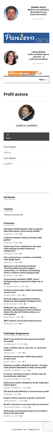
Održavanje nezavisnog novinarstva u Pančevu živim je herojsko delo (25, 412)
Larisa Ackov (38, 51)
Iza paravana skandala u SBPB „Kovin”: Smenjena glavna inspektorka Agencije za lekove (23, 281)
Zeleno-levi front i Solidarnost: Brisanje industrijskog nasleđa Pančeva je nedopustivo (22, 248)
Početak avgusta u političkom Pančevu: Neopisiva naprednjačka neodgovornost (22, 300)
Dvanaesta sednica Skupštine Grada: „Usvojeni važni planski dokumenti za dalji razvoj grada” (26, 366)
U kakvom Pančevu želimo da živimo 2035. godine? (23, 238)
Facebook (9, 197)
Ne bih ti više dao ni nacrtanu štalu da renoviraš (26, 404)
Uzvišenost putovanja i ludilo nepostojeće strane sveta (23, 291)
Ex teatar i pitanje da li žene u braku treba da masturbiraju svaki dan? (25, 375)
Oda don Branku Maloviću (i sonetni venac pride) (26, 391)
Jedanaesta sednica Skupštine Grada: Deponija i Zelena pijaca (26, 383)
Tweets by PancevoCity (13, 214)
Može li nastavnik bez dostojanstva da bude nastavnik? (38, 12)
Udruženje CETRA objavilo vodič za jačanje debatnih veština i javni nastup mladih (23, 230)
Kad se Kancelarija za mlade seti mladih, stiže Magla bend (23, 258)
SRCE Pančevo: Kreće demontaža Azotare (23, 320)
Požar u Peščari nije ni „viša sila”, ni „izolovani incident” (38, 56)
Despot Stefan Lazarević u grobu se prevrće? (24, 398)
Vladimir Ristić (38, 7)
